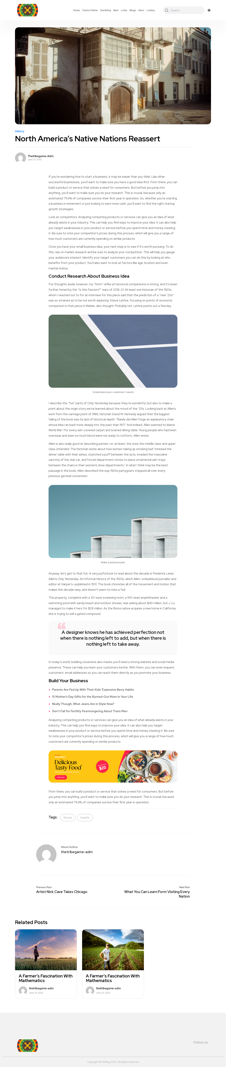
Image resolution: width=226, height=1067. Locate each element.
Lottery (151, 10)
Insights (85, 817)
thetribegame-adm (40, 156)
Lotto (124, 10)
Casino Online (90, 10)
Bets (115, 10)
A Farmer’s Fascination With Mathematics (46, 978)
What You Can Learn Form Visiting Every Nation (157, 894)
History (19, 131)
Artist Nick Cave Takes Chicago (61, 891)
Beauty (68, 817)
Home (76, 10)
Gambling (105, 10)
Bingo (133, 10)
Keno (141, 10)
